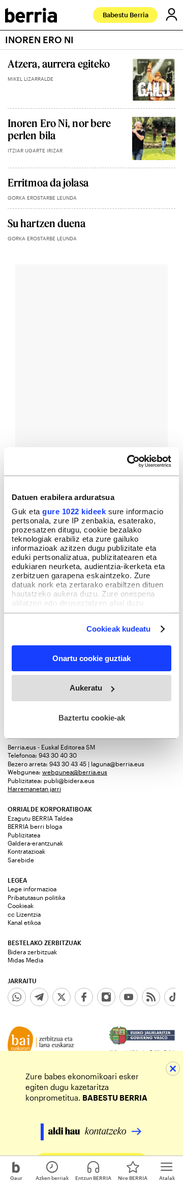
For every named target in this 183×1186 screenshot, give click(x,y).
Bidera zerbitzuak (32, 951)
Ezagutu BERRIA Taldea (40, 818)
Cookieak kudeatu (118, 629)
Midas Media (25, 959)
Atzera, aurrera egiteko (59, 63)
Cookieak (21, 905)
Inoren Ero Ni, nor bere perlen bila (59, 129)
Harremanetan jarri (34, 788)
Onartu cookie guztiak (91, 657)
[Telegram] (39, 997)
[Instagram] (106, 997)
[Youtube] (128, 997)
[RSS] (151, 997)
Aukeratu (86, 687)
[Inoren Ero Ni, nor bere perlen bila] (153, 138)
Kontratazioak (26, 851)
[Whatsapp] (16, 997)
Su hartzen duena (47, 223)
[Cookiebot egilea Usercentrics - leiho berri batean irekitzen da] (129, 461)
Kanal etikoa (24, 922)
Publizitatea (24, 834)
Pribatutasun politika (36, 897)
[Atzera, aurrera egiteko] (153, 79)
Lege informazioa (32, 888)
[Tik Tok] (173, 997)
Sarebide (21, 859)
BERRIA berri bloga (35, 826)
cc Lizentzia (24, 914)
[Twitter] (61, 997)
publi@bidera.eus (69, 780)
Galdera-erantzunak (35, 843)
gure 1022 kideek (74, 511)
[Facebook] (84, 997)
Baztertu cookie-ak (91, 717)
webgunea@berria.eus (74, 771)
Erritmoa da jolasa (48, 182)
